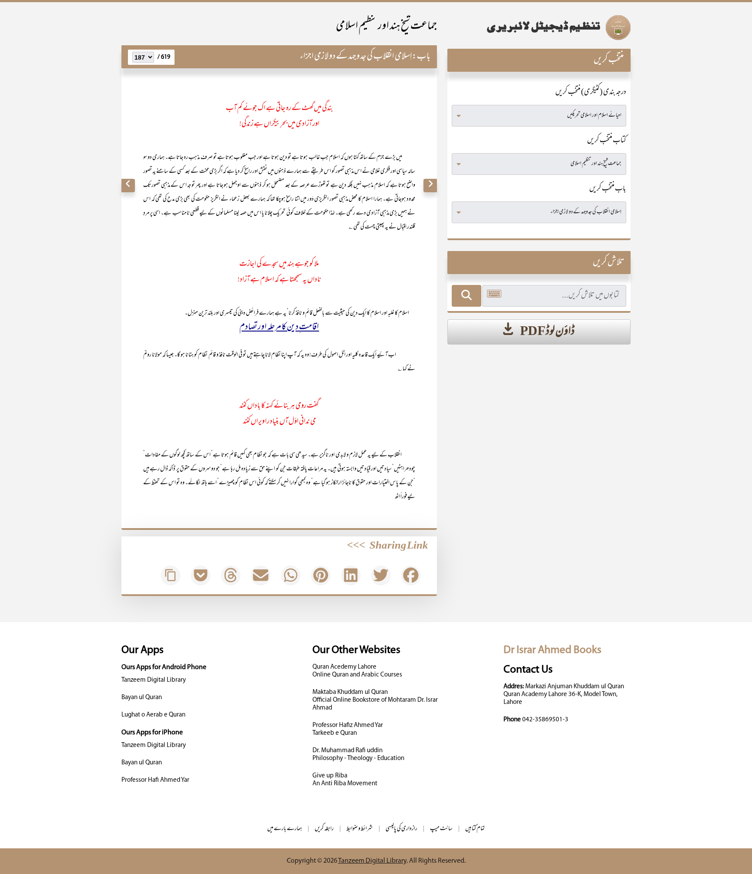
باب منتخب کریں (607, 189)
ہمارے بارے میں (284, 829)
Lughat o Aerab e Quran (153, 715)
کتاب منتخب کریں (606, 141)
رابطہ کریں (324, 829)
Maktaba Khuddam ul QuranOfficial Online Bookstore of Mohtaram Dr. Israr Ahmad (375, 700)
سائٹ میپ (441, 829)
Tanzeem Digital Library (153, 680)
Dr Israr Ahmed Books (552, 650)
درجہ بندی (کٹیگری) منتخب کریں (590, 92)
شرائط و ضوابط (359, 829)
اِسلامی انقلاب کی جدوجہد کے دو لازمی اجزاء (356, 57)
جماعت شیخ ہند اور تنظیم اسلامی (386, 27)
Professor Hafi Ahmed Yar (155, 780)
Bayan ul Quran (141, 697)
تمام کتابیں (475, 829)
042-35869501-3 (545, 720)
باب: (421, 57)
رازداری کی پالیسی (401, 829)
